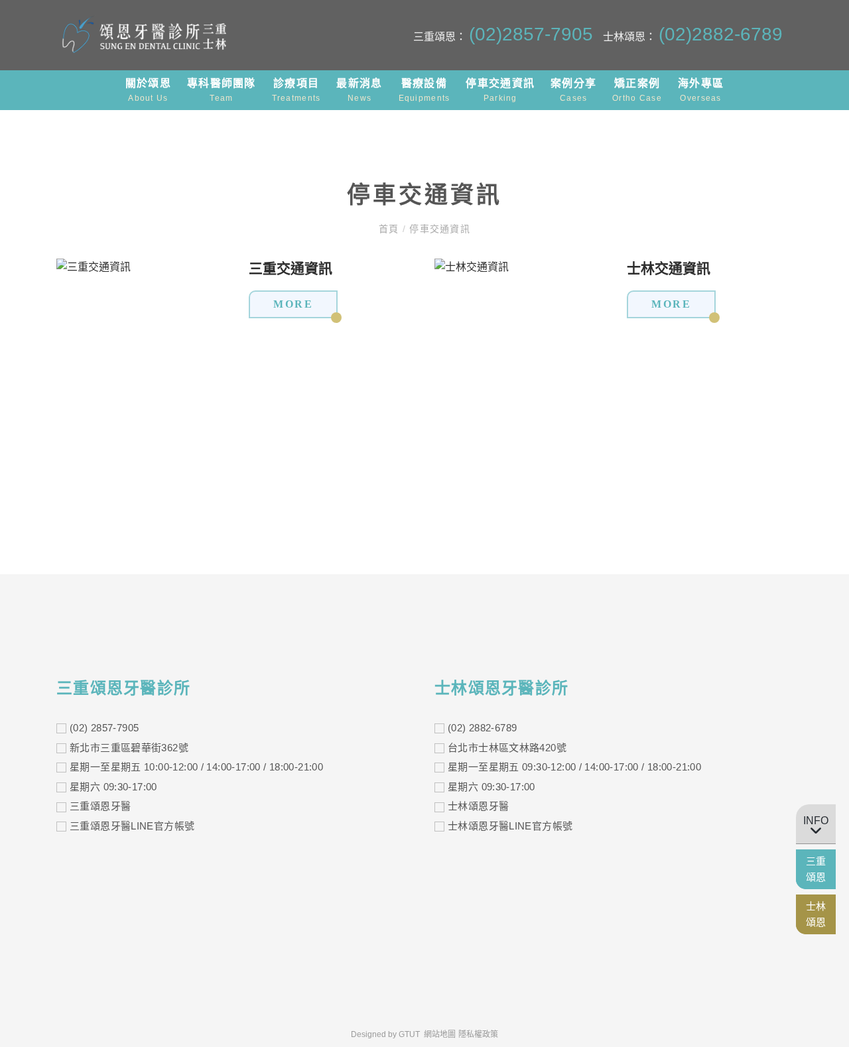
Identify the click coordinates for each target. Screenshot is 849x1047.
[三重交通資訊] (93, 266)
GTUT (409, 1034)
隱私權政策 (478, 1034)
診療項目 (296, 90)
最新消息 (359, 90)
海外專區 (701, 90)
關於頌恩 (148, 90)
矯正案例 (637, 90)
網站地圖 (440, 1034)
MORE (293, 304)
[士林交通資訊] (471, 266)
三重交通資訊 (290, 268)
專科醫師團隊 (221, 90)
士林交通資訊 (668, 268)
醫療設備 (424, 90)
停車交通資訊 (500, 90)
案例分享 (573, 90)
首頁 (391, 228)
